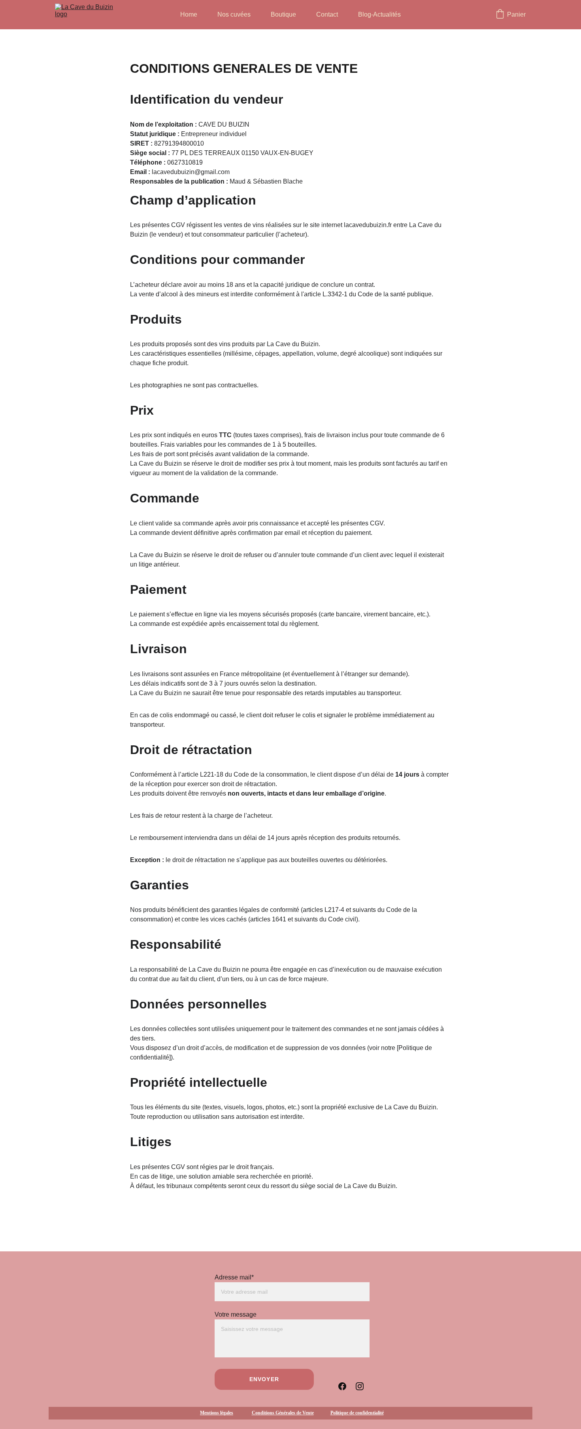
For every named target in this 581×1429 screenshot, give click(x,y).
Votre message (236, 1314)
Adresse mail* (234, 1277)
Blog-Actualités (379, 14)
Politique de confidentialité (357, 1413)
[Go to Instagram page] (360, 1386)
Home (188, 14)
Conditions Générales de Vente (283, 1413)
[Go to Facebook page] (342, 1386)
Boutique (283, 14)
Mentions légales (216, 1413)
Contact (327, 14)
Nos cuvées (234, 14)
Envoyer (264, 1379)
